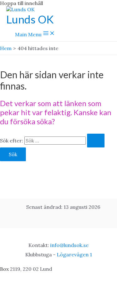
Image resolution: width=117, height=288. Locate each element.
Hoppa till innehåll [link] (21, 3)
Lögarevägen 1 (74, 254)
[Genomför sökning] (96, 140)
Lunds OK (30, 19)
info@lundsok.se (69, 245)
